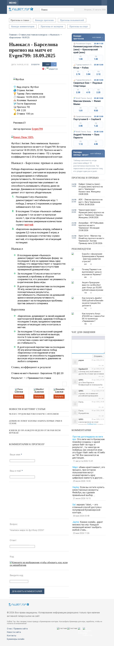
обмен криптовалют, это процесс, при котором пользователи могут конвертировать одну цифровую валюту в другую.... (88, 472)
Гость (81, 402)
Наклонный (76, 337)
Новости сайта (14, 632)
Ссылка (87, 337)
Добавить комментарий (27, 591)
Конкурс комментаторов (22, 26)
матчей (28, 224)
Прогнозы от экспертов (52, 26)
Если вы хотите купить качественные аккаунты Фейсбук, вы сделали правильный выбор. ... (88, 491)
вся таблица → (97, 153)
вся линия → (97, 37)
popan (81, 360)
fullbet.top (91, 424)
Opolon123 (83, 369)
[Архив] (90, 356)
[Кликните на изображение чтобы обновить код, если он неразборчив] (39, 565)
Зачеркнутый (81, 337)
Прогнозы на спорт (79, 26)
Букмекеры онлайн (15, 639)
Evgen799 (35, 65)
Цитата (96, 337)
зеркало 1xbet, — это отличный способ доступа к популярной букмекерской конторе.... (86, 508)
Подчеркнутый (78, 337)
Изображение (90, 337)
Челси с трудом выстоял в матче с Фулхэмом (34, 414)
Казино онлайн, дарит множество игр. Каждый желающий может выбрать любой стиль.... (87, 526)
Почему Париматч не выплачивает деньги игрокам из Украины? (91, 272)
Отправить (98, 356)
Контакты (11, 635)
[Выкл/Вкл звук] (87, 356)
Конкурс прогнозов (44, 20)
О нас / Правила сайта (17, 629)
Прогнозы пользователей (72, 20)
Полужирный (73, 337)
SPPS (81, 380)
